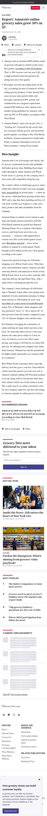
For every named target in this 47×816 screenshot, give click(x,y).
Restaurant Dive (27, 761)
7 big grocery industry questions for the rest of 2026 (24, 608)
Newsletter (6, 741)
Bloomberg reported (15, 243)
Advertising (25, 732)
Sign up (23, 467)
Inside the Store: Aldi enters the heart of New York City (23, 514)
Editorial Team (8, 733)
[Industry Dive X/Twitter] (13, 714)
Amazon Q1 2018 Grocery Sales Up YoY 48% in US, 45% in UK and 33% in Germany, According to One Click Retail (23, 414)
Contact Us (6, 737)
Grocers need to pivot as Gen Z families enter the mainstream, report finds (25, 597)
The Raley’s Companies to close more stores (25, 585)
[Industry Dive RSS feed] (18, 714)
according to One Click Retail (28, 68)
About (4, 729)
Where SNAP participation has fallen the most (25, 619)
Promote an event (28, 746)
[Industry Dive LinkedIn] (3, 714)
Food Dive (25, 757)
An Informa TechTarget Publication (23, 2)
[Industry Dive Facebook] (8, 714)
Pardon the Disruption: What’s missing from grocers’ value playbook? (22, 559)
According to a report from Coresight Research (22, 303)
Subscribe (35, 8)
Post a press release (19, 694)
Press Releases (8, 752)
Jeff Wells (12, 37)
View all (6, 694)
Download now (10, 811)
